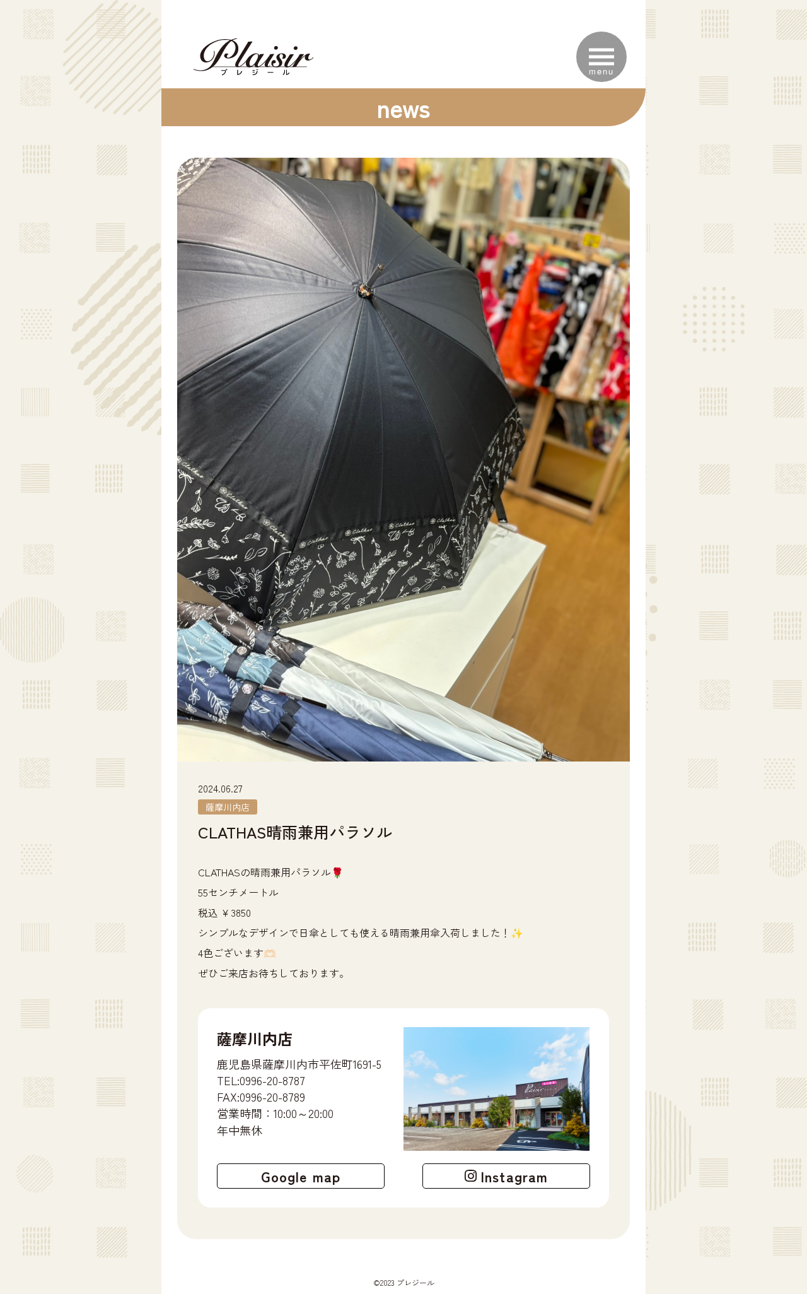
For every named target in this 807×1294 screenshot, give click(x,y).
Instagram (514, 1176)
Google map (300, 1176)
